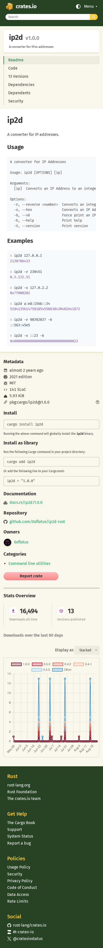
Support (14, 829)
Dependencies (21, 84)
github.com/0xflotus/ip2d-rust (37, 521)
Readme (16, 60)
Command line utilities (29, 563)
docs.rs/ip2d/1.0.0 (26, 502)
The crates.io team (24, 798)
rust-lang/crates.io (26, 925)
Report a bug (19, 843)
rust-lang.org (18, 785)
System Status (20, 836)
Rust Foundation (22, 791)
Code (13, 68)
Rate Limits (17, 901)
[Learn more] (98, 402)
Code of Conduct (22, 887)
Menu (89, 6)
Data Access (18, 894)
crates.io (26, 6)
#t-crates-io (20, 932)
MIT (13, 383)
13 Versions (18, 76)
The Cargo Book (21, 822)
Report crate (31, 576)
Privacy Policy (19, 880)
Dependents (19, 92)
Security (15, 101)
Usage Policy (18, 867)
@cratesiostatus (24, 938)
